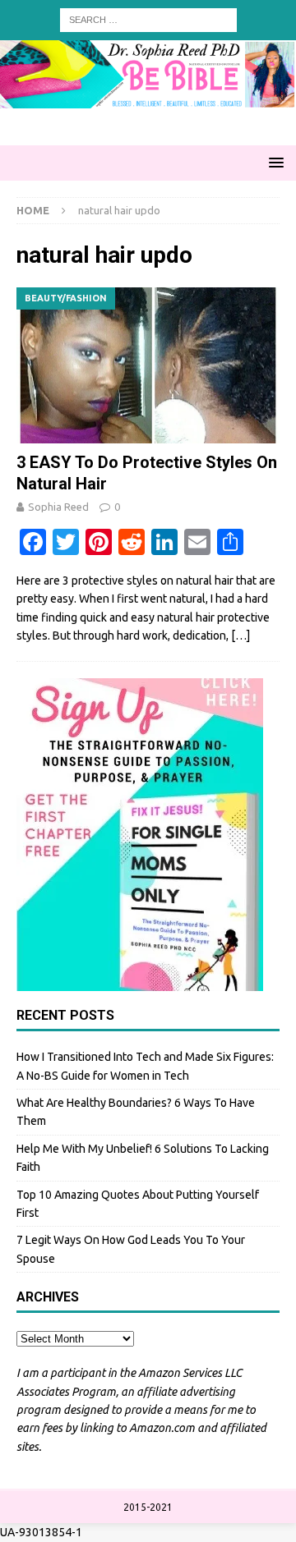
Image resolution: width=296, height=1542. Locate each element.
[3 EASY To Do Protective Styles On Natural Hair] (148, 365)
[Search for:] (148, 18)
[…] (240, 635)
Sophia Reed (58, 506)
